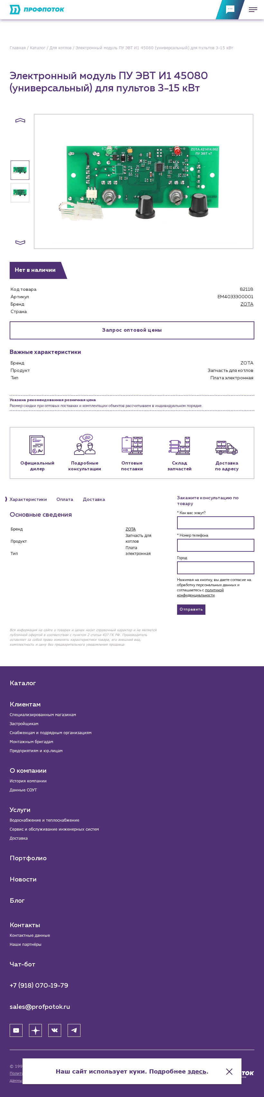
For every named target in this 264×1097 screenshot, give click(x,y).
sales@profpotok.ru (40, 1007)
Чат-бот (22, 964)
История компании (28, 781)
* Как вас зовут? (191, 513)
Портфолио (28, 858)
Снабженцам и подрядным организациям (50, 732)
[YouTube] (16, 1030)
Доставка (19, 838)
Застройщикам (24, 723)
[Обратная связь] (230, 9)
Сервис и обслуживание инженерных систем (54, 829)
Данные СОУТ (23, 790)
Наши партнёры (26, 944)
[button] (20, 120)
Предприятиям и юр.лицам (36, 750)
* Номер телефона (192, 536)
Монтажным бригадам (31, 741)
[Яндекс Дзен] (35, 1030)
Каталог (23, 683)
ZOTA (246, 304)
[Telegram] (74, 1030)
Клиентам (25, 704)
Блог (17, 901)
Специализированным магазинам (43, 714)
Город (182, 558)
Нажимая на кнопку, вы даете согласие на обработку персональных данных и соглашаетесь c (214, 587)
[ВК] (54, 1030)
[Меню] (251, 9)
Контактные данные (30, 935)
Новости (23, 879)
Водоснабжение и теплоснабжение (44, 820)
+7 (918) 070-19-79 (39, 985)
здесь (197, 1071)
